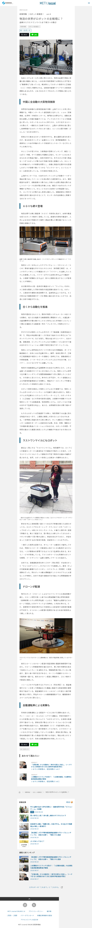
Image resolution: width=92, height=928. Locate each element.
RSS (68, 802)
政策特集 (23, 26)
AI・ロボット (25, 30)
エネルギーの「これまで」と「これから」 (44, 887)
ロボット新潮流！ (34, 26)
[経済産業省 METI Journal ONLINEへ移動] (19, 792)
